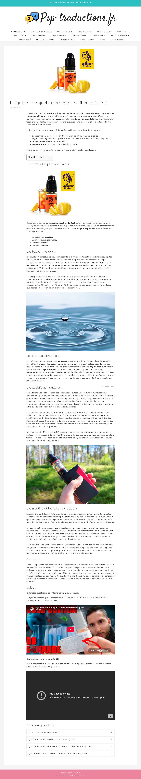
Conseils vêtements (45, 39)
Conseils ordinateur (120, 35)
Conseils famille (78, 35)
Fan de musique (117, 39)
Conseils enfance (58, 35)
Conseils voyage (87, 39)
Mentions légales (66, 772)
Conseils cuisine (38, 35)
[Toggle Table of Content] (48, 157)
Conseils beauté (104, 32)
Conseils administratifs (41, 32)
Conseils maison (99, 35)
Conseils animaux (64, 32)
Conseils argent (85, 32)
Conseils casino (19, 35)
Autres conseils (18, 32)
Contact (77, 772)
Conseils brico (123, 32)
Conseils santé (24, 39)
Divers (102, 39)
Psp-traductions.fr (79, 18)
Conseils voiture (67, 39)
